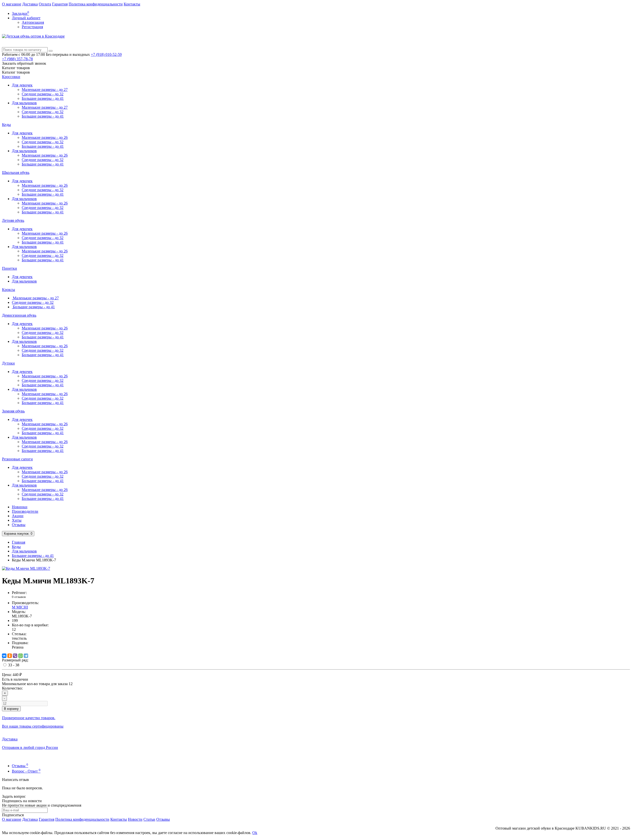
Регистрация (32, 27)
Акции (17, 516)
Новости (135, 819)
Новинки (19, 507)
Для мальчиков (24, 103)
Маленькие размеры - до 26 (45, 137)
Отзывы (18, 525)
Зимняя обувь (13, 411)
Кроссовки (11, 77)
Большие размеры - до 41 (43, 98)
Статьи (149, 819)
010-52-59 (106, 54)
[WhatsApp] (20, 655)
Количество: (12, 688)
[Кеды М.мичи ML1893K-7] (26, 568)
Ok (254, 833)
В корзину (11, 709)
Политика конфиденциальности (96, 4)
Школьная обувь (15, 172)
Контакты (132, 4)
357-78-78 (17, 59)
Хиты (16, 520)
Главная (18, 542)
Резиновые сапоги (17, 459)
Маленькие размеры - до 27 (45, 89)
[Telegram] (26, 655)
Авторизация (33, 22)
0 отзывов (19, 597)
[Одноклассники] (9, 655)
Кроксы (8, 289)
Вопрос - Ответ (26, 771)
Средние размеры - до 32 (42, 94)
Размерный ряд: (15, 660)
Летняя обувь (13, 220)
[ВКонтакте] (4, 655)
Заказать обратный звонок (24, 63)
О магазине (11, 4)
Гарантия (60, 4)
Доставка (30, 4)
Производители (25, 511)
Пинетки (9, 268)
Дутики (8, 363)
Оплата (45, 4)
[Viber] (15, 655)
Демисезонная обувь (19, 315)
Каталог (16, 72)
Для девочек (22, 85)
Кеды (6, 124)
